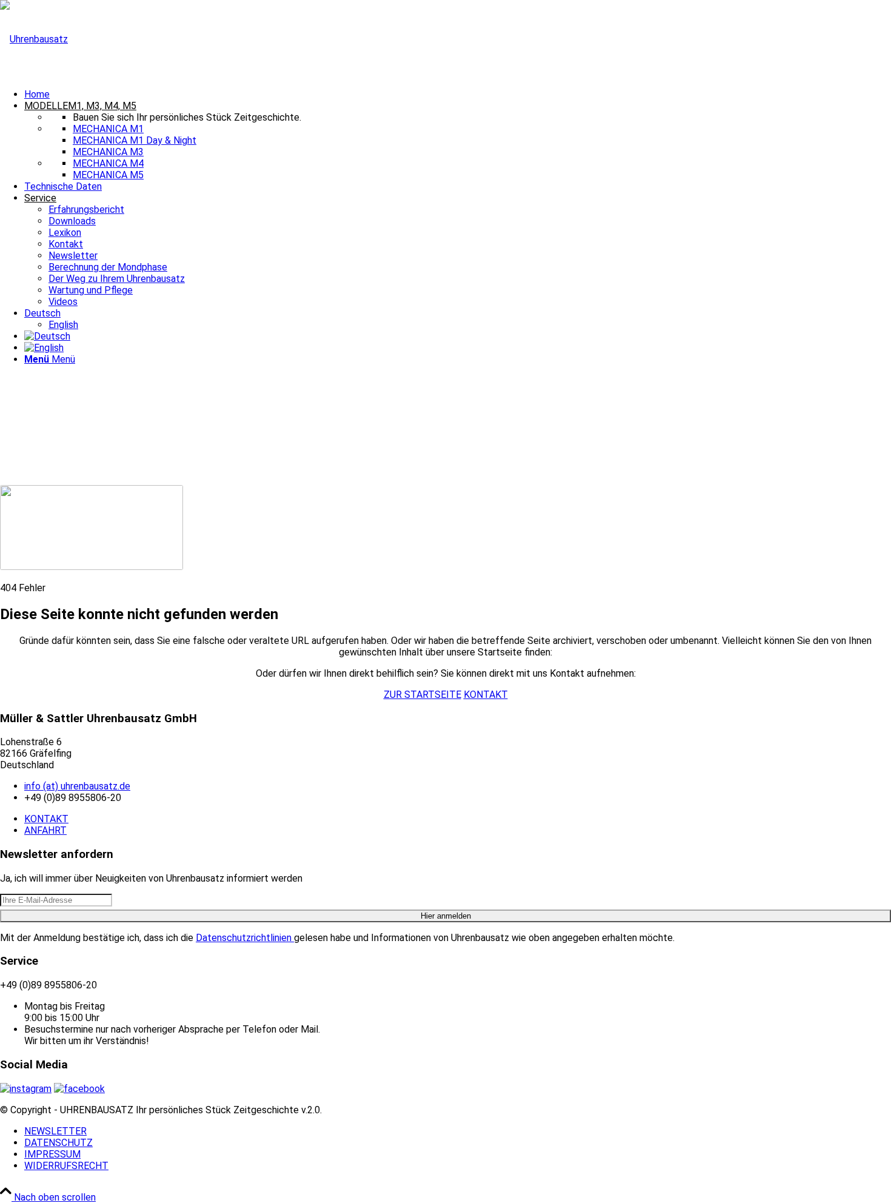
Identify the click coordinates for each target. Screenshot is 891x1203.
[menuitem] (457, 94)
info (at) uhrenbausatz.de (77, 786)
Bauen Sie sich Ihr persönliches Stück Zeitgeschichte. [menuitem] (187, 117)
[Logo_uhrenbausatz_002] (34, 39)
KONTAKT (46, 819)
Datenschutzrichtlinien (245, 937)
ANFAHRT (45, 830)
